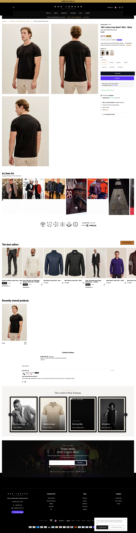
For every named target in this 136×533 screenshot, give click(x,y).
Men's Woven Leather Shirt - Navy (52, 280)
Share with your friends (110, 114)
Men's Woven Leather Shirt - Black (73, 280)
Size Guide (51, 506)
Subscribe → (80, 462)
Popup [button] (113, 90)
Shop (84, 494)
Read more (128, 45)
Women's (64, 13)
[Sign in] (119, 7)
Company (118, 494)
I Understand (102, 527)
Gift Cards (85, 498)
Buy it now (117, 78)
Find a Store (84, 506)
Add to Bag (117, 73)
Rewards (85, 509)
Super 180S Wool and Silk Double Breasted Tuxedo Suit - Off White (31, 281)
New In (48, 13)
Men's (56, 13)
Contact (118, 503)
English (68, 520)
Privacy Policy (118, 498)
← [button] (10, 414)
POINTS (106, 109)
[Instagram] (51, 520)
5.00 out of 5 (51, 356)
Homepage (4, 21)
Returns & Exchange (51, 501)
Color (103, 48)
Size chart (104, 59)
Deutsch (89, 520)
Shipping (51, 503)
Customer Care (51, 494)
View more (127, 242)
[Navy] (107, 53)
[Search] (13, 7)
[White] (112, 53)
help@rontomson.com (18, 508)
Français (78, 520)
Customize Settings (116, 527)
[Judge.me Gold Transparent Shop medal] (55, 224)
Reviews (85, 501)
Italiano (83, 520)
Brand (88, 13)
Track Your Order (51, 498)
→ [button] (125, 414)
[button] (13, 1)
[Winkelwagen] (122, 7)
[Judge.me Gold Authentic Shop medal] (49, 224)
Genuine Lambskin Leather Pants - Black (12, 280)
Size (101, 57)
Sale (80, 13)
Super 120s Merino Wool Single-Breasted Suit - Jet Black (93, 281)
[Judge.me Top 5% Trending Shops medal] (75, 224)
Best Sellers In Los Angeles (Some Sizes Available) (20, 21)
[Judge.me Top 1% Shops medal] (69, 224)
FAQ (51, 509)
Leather (73, 13)
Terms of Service (118, 501)
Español (73, 520)
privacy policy (72, 466)
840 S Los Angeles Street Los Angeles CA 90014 (17, 498)
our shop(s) (111, 95)
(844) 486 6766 (19, 505)
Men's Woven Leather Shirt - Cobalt (115, 280)
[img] (25, 370)
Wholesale (85, 503)
